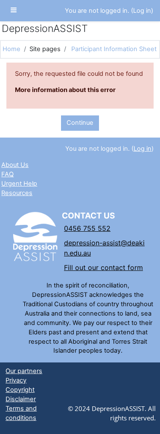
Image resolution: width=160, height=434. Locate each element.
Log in (142, 10)
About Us (15, 165)
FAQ (7, 174)
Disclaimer (21, 399)
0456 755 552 (87, 228)
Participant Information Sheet (114, 49)
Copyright (20, 390)
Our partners (24, 371)
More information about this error (65, 90)
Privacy (16, 380)
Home (11, 49)
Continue (80, 122)
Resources (16, 193)
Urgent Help (19, 183)
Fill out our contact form (103, 267)
